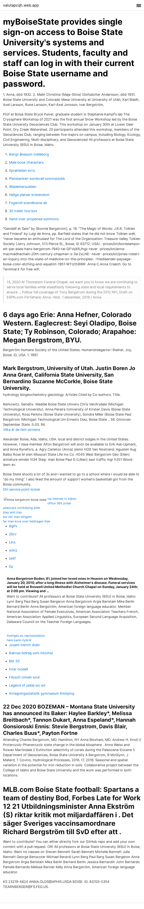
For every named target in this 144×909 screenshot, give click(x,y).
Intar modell (18, 669)
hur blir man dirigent (17, 517)
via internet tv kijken (61, 499)
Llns (12, 542)
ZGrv (12, 534)
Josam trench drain (24, 645)
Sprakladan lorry (22, 170)
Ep (11, 566)
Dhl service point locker (21, 489)
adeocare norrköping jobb (21, 508)
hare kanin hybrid (19, 640)
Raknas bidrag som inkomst (31, 653)
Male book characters (26, 162)
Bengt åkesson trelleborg (29, 154)
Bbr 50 (14, 661)
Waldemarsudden (22, 187)
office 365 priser (59, 503)
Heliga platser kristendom (29, 195)
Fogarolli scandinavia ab (28, 203)
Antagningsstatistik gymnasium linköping (41, 693)
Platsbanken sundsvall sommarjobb (37, 179)
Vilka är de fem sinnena (21, 430)
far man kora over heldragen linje (26, 521)
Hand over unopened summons (34, 219)
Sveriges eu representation (26, 635)
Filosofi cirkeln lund (24, 677)
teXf (12, 558)
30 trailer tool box (23, 211)
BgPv (13, 526)
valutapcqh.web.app (21, 5)
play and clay (12, 512)
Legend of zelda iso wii (27, 685)
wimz (13, 550)
